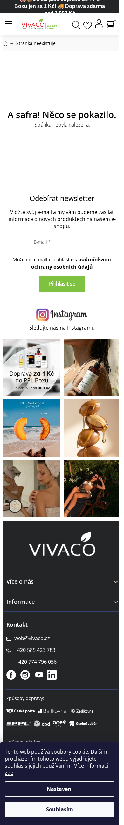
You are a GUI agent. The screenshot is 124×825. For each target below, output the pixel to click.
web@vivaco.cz (32, 638)
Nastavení (60, 788)
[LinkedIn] (52, 675)
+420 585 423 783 (34, 649)
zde (9, 772)
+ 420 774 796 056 (35, 661)
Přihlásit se (62, 283)
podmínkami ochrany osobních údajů (71, 263)
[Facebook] (11, 675)
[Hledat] (76, 24)
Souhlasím (59, 809)
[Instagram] (25, 675)
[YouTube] (39, 675)
